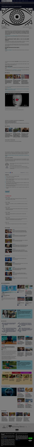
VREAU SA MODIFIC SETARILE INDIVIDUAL (30, 440)
